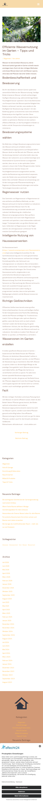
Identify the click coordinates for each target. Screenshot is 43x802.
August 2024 (7, 639)
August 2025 (7, 599)
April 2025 (6, 609)
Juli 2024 (5, 642)
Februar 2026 (7, 580)
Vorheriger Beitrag (21, 432)
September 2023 (8, 678)
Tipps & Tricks (7, 482)
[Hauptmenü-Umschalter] (38, 4)
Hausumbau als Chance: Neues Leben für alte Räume (21, 513)
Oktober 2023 (7, 675)
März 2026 (6, 577)
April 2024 (6, 653)
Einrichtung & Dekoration (11, 471)
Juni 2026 (5, 566)
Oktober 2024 (7, 631)
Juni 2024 (5, 646)
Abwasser (5, 545)
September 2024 (8, 635)
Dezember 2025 (8, 588)
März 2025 (6, 613)
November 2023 (8, 671)
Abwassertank (13, 545)
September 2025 (8, 595)
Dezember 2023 (8, 668)
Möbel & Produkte (8, 478)
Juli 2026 (5, 562)
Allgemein (7, 58)
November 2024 (8, 628)
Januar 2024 (6, 664)
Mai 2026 (5, 570)
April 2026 (6, 573)
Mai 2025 (5, 606)
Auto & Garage (7, 467)
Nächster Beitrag (21, 438)
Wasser (24, 545)
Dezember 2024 (8, 624)
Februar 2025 (7, 617)
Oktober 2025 (7, 591)
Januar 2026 (6, 584)
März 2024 (6, 657)
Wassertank (31, 545)
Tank (20, 545)
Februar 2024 (7, 660)
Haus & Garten (7, 475)
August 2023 (7, 682)
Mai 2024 (5, 649)
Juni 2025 (5, 602)
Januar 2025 (6, 620)
